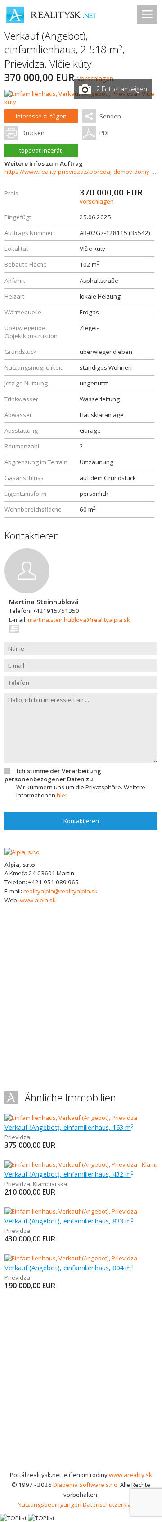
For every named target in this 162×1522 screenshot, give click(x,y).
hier (62, 795)
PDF (104, 133)
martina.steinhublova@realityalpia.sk (79, 620)
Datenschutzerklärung (113, 1504)
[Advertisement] (81, 1384)
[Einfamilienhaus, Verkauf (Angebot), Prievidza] (70, 1118)
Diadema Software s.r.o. (86, 1485)
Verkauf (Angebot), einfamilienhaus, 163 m (69, 1127)
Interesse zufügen (41, 116)
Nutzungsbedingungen (49, 1504)
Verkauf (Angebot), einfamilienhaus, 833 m (69, 1220)
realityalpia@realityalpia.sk (60, 891)
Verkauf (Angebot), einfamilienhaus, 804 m (69, 1267)
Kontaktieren (81, 821)
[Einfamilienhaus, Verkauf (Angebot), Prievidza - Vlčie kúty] (81, 102)
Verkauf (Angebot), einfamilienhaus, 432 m (69, 1173)
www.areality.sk (130, 1475)
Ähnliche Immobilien (70, 1098)
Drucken (33, 133)
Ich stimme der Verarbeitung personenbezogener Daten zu (52, 775)
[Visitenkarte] (14, 628)
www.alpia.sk (38, 900)
